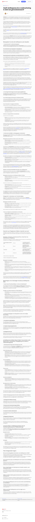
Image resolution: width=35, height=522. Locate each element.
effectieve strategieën (14, 26)
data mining (27, 198)
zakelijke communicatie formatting (21, 88)
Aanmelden (23, 1)
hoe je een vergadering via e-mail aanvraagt (11, 88)
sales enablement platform (15, 166)
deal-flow (8, 30)
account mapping (14, 222)
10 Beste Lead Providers (22, 151)
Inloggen (19, 1)
